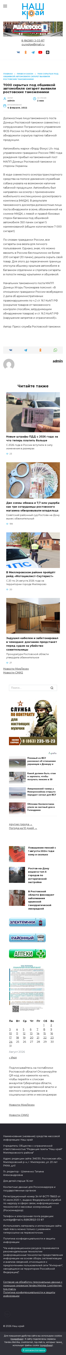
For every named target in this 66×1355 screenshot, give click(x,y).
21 (38, 1037)
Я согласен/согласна (34, 1350)
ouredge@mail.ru (33, 44)
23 (52, 1037)
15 (44, 1033)
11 (17, 1033)
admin (58, 361)
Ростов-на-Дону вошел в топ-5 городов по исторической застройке (38, 875)
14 (38, 1033)
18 (17, 1037)
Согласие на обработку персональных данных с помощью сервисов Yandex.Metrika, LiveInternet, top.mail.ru (32, 1285)
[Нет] (62, 1343)
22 (45, 1037)
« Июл (13, 1057)
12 (24, 1033)
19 (24, 1037)
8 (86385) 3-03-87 (33, 40)
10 (10, 1033)
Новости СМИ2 (13, 672)
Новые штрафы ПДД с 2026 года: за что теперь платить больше (32, 438)
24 (10, 1041)
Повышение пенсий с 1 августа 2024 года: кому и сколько (42, 851)
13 (31, 1033)
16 (51, 1033)
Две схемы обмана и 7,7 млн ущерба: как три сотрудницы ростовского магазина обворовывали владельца (33, 506)
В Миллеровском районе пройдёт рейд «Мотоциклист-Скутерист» (30, 574)
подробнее (17, 1339)
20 (31, 1037)
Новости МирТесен (16, 668)
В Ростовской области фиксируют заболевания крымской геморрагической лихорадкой (41, 900)
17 (10, 1037)
